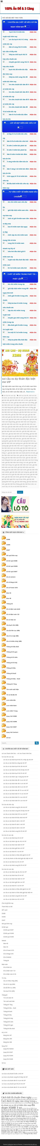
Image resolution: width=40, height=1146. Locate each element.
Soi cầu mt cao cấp (7, 835)
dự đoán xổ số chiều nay (24, 1113)
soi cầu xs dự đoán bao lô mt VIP (13, 838)
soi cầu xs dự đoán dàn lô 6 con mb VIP (15, 800)
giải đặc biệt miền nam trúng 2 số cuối (16, 462)
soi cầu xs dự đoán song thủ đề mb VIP (15, 807)
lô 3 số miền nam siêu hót (17, 268)
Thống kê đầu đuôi (12, 646)
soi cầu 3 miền (5, 1128)
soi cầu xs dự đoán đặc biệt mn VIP (18, 380)
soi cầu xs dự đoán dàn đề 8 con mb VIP (15, 787)
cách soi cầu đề (23, 395)
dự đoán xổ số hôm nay (31, 1114)
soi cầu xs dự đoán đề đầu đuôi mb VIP (15, 817)
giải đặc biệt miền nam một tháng (19, 434)
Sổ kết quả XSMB (11, 561)
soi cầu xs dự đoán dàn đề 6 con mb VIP (15, 783)
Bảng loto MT (7, 1035)
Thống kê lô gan (11, 652)
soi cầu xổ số (28, 1132)
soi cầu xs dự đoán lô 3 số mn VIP (13, 886)
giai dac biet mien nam (30, 398)
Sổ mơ (8, 738)
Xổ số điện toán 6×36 (9, 974)
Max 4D (8, 598)
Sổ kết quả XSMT (11, 571)
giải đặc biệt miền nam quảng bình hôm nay (22, 441)
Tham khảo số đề (7, 906)
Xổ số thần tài (11, 620)
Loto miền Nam (11, 705)
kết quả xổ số (29, 1116)
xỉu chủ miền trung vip (16, 284)
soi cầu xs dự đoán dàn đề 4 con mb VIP (15, 780)
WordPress (34, 1144)
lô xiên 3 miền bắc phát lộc (17, 150)
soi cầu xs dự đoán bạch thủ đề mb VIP (15, 766)
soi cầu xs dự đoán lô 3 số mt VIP (13, 851)
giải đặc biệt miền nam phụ (13, 438)
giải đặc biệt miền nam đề (27, 410)
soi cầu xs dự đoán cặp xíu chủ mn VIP (15, 872)
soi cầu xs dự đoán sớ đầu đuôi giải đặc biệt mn (17, 892)
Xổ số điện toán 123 (12, 614)
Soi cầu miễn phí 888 (24, 1130)
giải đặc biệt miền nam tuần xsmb (16, 470)
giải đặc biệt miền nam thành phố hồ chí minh (21, 453)
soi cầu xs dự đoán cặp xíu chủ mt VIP (14, 841)
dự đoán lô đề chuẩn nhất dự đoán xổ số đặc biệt (18, 1110)
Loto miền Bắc (11, 700)
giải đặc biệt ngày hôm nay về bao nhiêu (14, 479)
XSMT (8, 550)
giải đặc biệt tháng (20, 481)
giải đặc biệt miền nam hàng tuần (26, 422)
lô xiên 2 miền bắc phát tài (17, 146)
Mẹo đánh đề (12, 1118)
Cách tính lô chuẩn (21, 1099)
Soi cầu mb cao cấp (8, 757)
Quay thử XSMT (11, 727)
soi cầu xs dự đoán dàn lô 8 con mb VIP (15, 814)
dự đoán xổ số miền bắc (13, 1116)
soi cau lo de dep (18, 1120)
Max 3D (8, 593)
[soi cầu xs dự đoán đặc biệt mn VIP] (20, 363)
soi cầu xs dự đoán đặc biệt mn (17, 486)
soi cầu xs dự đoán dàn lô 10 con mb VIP (15, 794)
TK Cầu (4, 978)
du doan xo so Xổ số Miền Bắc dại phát (27, 1103)
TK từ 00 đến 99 (11, 695)
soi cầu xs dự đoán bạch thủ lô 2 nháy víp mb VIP (18, 760)
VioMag (9, 1144)
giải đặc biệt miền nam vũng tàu (19, 472)
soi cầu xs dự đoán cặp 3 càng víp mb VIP (15, 777)
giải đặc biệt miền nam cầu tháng (24, 402)
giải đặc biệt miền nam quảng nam (12, 443)
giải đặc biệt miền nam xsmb (20, 474)
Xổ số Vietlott (7, 957)
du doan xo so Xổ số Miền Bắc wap (16, 1105)
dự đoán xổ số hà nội (17, 1114)
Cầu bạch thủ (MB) (12, 625)
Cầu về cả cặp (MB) (12, 636)
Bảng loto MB (7, 1042)
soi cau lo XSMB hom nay (18, 1124)
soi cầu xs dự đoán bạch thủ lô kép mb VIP (16, 770)
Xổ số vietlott (10, 577)
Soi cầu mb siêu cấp (8, 804)
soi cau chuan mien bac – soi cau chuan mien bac (17, 753)
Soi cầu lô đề (12, 1130)
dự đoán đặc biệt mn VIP (15, 398)
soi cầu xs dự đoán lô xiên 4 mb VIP (14, 828)
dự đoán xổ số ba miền (10, 1113)
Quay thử (4, 1046)
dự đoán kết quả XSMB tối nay (29, 1108)
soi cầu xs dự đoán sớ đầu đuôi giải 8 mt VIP (16, 855)
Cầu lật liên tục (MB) (13, 630)
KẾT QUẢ (4, 910)
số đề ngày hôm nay (10, 1133)
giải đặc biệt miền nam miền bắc (11, 431)
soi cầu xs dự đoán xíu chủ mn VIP (13, 899)
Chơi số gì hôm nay (7, 903)
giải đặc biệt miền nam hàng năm (19, 419)
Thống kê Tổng (11, 684)
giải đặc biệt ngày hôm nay (28, 477)
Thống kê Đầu (11, 668)
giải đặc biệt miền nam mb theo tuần (26, 429)
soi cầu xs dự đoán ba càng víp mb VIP (15, 763)
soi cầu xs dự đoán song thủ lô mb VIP (15, 831)
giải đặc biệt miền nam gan (19, 414)
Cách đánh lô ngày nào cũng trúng (18, 1101)
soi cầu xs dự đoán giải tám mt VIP (13, 848)
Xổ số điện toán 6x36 (13, 609)
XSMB (8, 539)
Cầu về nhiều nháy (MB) (14, 641)
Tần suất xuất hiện (12, 689)
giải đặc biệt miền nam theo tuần (15, 457)
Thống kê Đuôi (11, 673)
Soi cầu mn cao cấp (9, 395)
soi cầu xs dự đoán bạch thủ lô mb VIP (15, 773)
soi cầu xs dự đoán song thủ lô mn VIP (15, 896)
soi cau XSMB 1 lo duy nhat (28, 1127)
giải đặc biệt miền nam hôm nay (11, 424)
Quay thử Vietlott (12, 732)
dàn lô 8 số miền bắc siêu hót (17, 141)
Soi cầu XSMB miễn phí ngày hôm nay (19, 1131)
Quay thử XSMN (11, 721)
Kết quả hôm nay (11, 555)
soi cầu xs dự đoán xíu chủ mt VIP (13, 862)
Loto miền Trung (11, 711)
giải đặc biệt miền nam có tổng (23, 407)
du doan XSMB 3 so (18, 1106)
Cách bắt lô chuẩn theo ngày (16, 1097)
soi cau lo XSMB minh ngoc (27, 1125)
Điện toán (5, 964)
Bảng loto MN (7, 1039)
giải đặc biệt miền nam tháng (13, 450)
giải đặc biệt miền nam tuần (23, 465)
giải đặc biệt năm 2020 (12, 477)
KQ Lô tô (4, 1032)
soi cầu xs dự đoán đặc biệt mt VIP (13, 845)
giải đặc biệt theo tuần (27, 484)
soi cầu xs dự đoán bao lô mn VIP (13, 875)
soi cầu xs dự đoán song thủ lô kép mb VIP (16, 811)
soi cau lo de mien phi (11, 1121)
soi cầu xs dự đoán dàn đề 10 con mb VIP (15, 790)
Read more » (30, 392)
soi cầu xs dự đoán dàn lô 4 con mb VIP (15, 797)
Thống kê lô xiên (11, 657)
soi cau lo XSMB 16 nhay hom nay (23, 1123)
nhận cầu (33, 32)
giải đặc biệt (5, 400)
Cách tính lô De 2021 (31, 1099)
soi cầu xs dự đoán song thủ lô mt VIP (14, 865)
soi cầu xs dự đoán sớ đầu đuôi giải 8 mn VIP (17, 889)
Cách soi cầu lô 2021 (9, 1099)
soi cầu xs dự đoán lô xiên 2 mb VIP (14, 821)
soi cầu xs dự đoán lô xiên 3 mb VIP (14, 824)
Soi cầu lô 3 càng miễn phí (15, 1128)
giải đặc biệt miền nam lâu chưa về (18, 426)
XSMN (8, 545)
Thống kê (9, 604)
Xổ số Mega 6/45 (11, 582)
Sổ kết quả (5, 927)
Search (20, 492)
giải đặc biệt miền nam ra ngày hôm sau (21, 446)
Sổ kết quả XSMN (11, 566)
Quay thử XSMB (11, 716)
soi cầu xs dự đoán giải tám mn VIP (14, 882)
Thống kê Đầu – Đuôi (13, 679)
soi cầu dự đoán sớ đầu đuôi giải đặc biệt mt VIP (18, 858)
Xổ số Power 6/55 (12, 587)
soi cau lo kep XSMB (25, 1121)
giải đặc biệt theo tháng (12, 484)
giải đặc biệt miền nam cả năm (19, 400)
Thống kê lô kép (11, 663)
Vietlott (4, 940)
